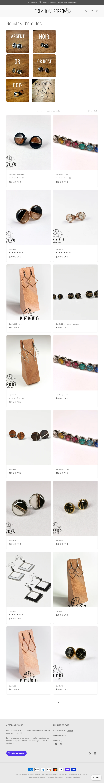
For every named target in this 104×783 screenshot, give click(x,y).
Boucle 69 (12, 470)
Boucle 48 (12, 249)
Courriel (70, 730)
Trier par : (40, 111)
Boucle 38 (12, 541)
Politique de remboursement (78, 774)
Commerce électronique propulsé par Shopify (51, 774)
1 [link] (38, 702)
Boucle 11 (12, 686)
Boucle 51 (59, 249)
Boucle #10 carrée (15, 324)
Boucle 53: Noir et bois (17, 175)
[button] (5, 11)
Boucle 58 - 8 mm (62, 175)
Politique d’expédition (72, 777)
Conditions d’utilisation (55, 777)
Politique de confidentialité (36, 777)
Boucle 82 (12, 611)
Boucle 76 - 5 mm (62, 395)
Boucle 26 (59, 541)
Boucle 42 (12, 395)
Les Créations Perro (28, 774)
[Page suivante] (65, 702)
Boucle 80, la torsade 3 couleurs (67, 324)
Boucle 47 (59, 686)
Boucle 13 (59, 611)
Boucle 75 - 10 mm (62, 470)
